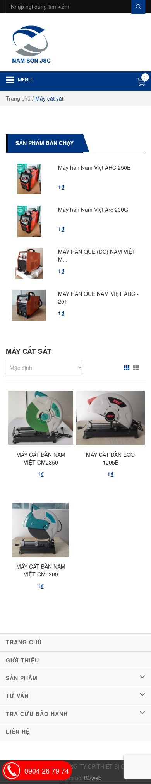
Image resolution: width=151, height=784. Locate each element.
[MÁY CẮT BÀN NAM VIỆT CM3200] (40, 532)
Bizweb (92, 778)
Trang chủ (18, 98)
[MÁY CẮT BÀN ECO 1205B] (110, 420)
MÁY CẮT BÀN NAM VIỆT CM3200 (40, 570)
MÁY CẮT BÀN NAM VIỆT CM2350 (40, 458)
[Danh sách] (137, 368)
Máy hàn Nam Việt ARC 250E (94, 167)
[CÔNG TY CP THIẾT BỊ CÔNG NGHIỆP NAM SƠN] (30, 43)
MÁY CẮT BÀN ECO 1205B (110, 458)
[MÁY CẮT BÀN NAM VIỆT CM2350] (40, 420)
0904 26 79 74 (46, 770)
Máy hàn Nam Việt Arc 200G (93, 209)
